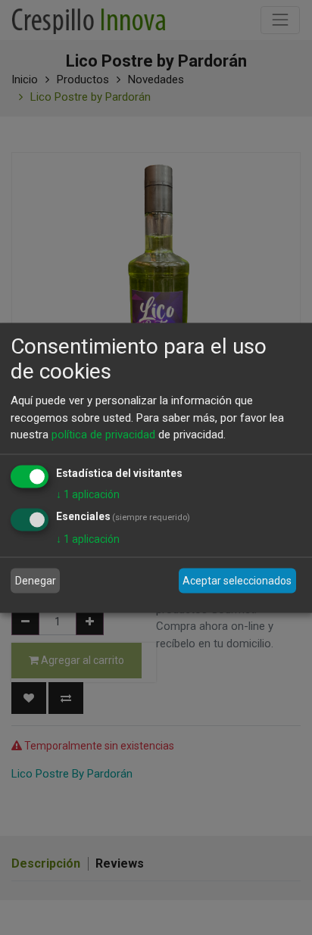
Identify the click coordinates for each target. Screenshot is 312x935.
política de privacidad (103, 434)
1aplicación (88, 494)
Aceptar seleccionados (237, 581)
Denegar (35, 581)
